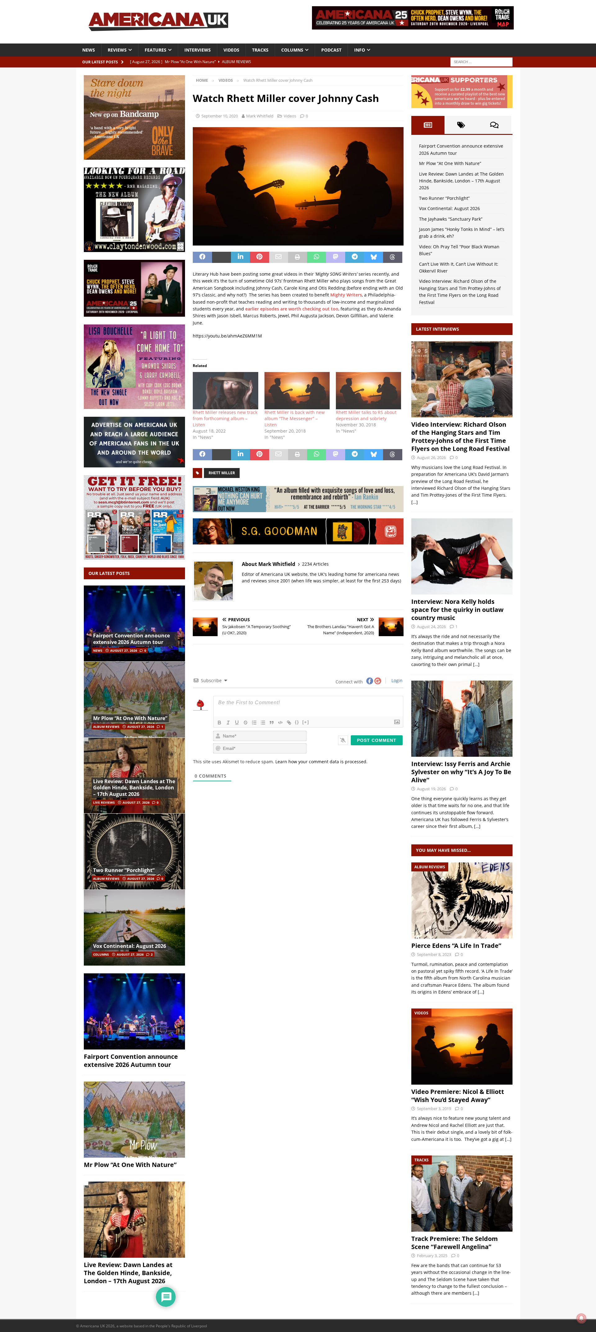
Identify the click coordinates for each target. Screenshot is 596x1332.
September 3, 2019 (434, 1108)
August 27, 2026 (123, 650)
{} (297, 722)
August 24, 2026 (431, 626)
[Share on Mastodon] (335, 257)
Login (396, 680)
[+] (305, 722)
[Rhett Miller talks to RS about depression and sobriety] (368, 390)
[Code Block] (280, 722)
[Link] (289, 722)
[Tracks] (461, 1193)
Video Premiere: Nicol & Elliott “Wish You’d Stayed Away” (457, 1095)
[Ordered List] (254, 722)
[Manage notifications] (581, 1318)
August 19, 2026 (431, 789)
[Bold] (219, 722)
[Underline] (237, 722)
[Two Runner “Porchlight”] (134, 851)
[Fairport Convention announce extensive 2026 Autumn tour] (134, 624)
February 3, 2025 (432, 1255)
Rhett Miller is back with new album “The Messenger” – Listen (294, 418)
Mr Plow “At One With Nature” (130, 718)
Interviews (197, 50)
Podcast (331, 50)
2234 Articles (315, 564)
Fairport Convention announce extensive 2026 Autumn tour (131, 638)
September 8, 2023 (434, 954)
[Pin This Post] (259, 257)
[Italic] (228, 722)
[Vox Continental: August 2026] (134, 927)
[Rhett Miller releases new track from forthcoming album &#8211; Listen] (225, 390)
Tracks (260, 50)
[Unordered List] (263, 722)
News (88, 50)
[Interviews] (461, 379)
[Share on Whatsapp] (316, 257)
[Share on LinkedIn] (240, 257)
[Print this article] (297, 257)
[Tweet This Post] (221, 257)
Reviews (117, 50)
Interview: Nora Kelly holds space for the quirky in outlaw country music (457, 609)
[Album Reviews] (461, 900)
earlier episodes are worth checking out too (291, 309)
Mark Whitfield (259, 116)
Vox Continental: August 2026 (129, 946)
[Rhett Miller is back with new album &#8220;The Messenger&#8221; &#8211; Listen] (297, 390)
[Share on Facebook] (202, 257)
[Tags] (461, 125)
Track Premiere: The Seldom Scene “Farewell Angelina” (454, 1242)
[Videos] (461, 1046)
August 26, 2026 (431, 457)
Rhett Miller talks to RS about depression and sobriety (366, 415)
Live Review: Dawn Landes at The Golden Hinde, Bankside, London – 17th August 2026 (134, 788)
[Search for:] (481, 61)
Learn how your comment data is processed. (321, 762)
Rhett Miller (222, 472)
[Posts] (428, 125)
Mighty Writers (346, 295)
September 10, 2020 (219, 116)
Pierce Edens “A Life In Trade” (456, 945)
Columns (292, 50)
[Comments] (494, 125)
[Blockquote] (271, 722)
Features (155, 50)
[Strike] (245, 722)
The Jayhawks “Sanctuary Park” (450, 219)
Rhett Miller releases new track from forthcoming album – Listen (225, 418)
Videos (231, 50)
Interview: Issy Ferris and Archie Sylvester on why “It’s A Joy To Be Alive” (461, 772)
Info (359, 50)
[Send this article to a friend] (278, 257)
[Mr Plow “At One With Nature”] (134, 699)
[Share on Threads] (392, 257)
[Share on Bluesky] (373, 257)
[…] (414, 502)
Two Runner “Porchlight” (124, 870)
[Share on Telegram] (354, 257)
